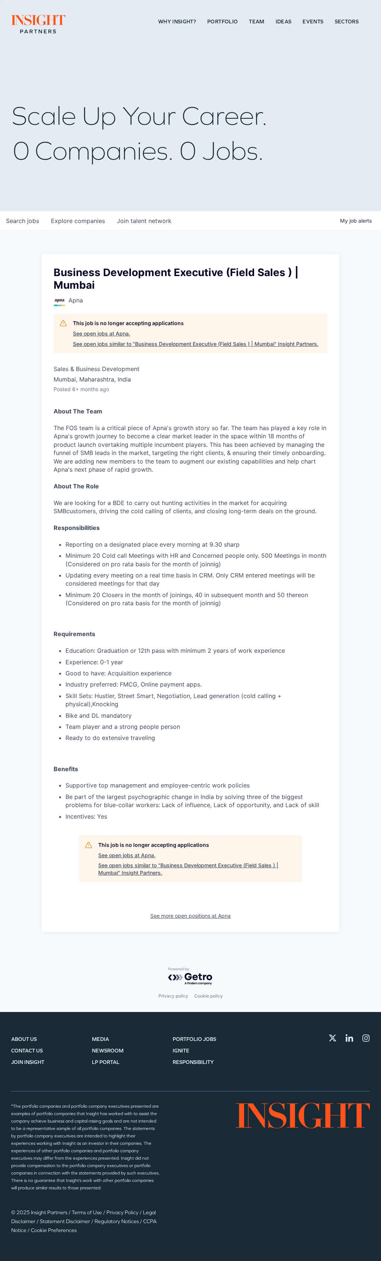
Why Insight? (177, 22)
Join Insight (27, 1062)
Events (312, 22)
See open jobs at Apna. (101, 333)
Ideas (284, 22)
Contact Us (27, 1051)
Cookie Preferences (54, 1230)
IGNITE (181, 1051)
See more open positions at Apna (190, 916)
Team (256, 22)
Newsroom (108, 1051)
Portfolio (222, 22)
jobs (22, 221)
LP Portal (105, 1062)
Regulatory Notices (117, 1221)
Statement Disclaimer (65, 1221)
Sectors (347, 22)
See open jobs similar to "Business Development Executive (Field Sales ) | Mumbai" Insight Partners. (195, 344)
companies (78, 221)
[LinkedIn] (349, 1038)
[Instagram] (366, 1038)
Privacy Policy (123, 1212)
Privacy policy (173, 996)
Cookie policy (208, 996)
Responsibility (193, 1062)
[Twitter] (332, 1038)
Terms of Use (87, 1212)
